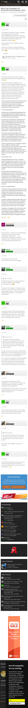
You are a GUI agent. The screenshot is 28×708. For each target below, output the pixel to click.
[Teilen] (25, 19)
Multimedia (7, 538)
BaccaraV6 (6, 524)
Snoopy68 (9, 567)
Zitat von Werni (8, 278)
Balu (5, 513)
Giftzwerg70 (6, 531)
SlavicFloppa (6, 528)
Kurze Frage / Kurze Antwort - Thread (13, 581)
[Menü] (26, 1)
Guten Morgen (7, 507)
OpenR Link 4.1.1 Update (10, 530)
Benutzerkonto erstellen (18, 487)
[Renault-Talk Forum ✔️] (5, 1)
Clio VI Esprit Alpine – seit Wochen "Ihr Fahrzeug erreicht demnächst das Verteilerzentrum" (13, 517)
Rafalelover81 (7, 535)
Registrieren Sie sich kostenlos (18, 481)
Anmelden (6, 487)
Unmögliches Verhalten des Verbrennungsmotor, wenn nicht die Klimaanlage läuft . (13, 591)
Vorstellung (7, 585)
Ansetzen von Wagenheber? (11, 526)
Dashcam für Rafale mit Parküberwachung (14, 601)
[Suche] (18, 1)
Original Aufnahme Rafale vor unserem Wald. (14, 565)
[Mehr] (25, 29)
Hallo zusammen (8, 522)
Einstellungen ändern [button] (15, 703)
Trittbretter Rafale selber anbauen (12, 534)
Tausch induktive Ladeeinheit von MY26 (14, 511)
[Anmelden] (22, 2)
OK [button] (10, 700)
